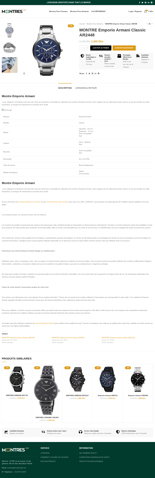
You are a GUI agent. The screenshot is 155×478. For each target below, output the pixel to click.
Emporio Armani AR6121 (108, 395)
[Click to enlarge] (24, 73)
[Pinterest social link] (145, 2)
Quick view (29, 369)
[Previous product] (147, 24)
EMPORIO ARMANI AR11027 (77, 395)
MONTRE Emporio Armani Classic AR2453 (68, 338)
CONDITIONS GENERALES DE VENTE (94, 462)
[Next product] (152, 24)
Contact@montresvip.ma (16, 473)
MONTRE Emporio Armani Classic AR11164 (118, 338)
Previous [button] (5, 76)
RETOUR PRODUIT (48, 466)
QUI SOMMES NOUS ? (88, 458)
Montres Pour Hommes (95, 24)
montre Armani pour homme (29, 202)
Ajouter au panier (101, 48)
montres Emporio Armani (44, 323)
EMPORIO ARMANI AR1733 (17, 395)
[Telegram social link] (151, 2)
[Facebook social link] (139, 2)
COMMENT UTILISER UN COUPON (54, 462)
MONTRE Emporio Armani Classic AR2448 (18, 338)
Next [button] (14, 76)
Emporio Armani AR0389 (138, 395)
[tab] (65, 87)
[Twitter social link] (142, 2)
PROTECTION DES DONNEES (91, 466)
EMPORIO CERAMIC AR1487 (47, 417)
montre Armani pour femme (57, 202)
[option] (10, 30)
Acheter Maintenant (124, 48)
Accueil (82, 24)
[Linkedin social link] (148, 2)
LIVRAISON (45, 458)
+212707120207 (20, 477)
